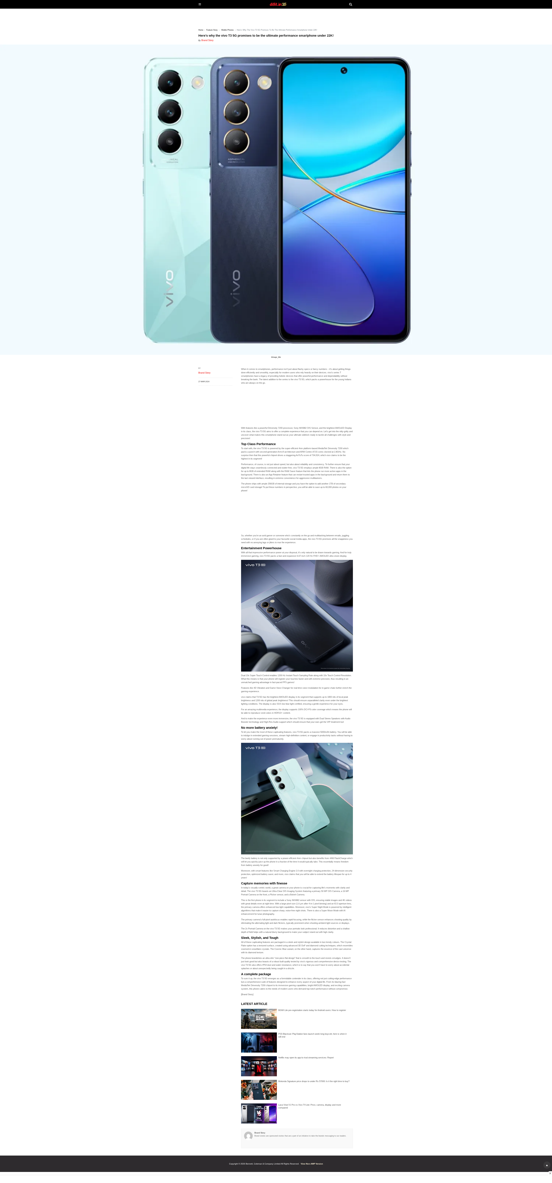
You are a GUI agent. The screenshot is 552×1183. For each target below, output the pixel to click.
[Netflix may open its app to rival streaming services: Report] (259, 1066)
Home (200, 30)
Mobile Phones (227, 30)
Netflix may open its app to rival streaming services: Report (306, 1057)
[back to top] (547, 1165)
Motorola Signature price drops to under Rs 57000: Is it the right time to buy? (313, 1081)
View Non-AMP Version (312, 1164)
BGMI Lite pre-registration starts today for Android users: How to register (312, 1010)
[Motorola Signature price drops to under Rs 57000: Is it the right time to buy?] (259, 1089)
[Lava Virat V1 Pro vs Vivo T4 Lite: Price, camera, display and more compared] (259, 1113)
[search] (350, 4)
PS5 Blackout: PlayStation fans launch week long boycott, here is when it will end (312, 1035)
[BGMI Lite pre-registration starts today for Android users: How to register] (259, 1018)
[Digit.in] (278, 4)
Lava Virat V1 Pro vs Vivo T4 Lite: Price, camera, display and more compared (309, 1106)
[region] (276, 16)
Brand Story (207, 40)
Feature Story (212, 30)
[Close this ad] (550, 1173)
